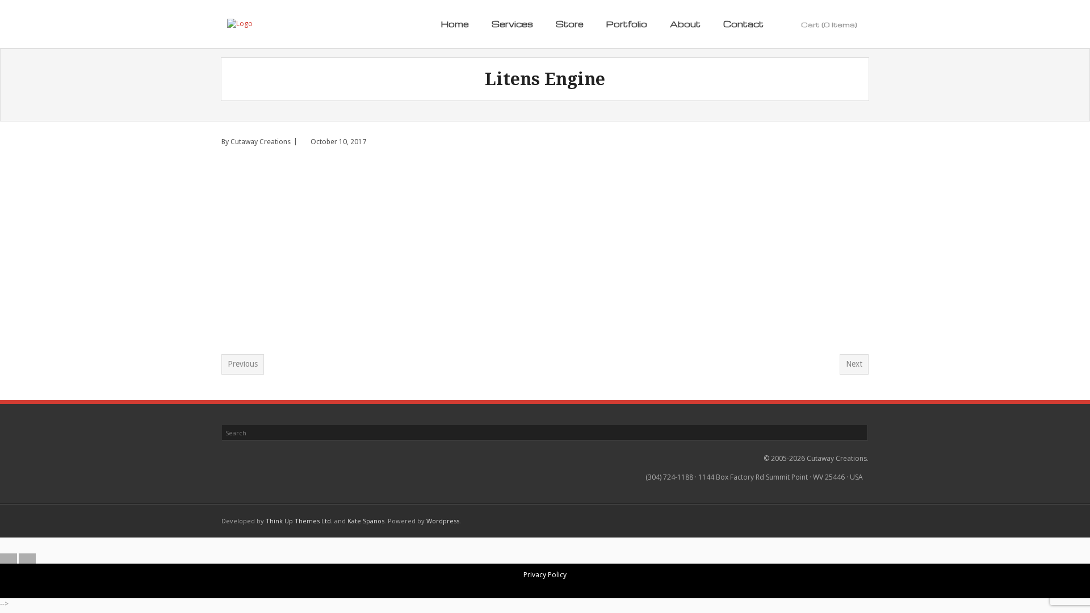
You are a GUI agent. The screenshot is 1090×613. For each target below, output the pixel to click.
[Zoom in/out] (517, 545)
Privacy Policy (545, 575)
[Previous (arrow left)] (8, 558)
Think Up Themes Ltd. (299, 521)
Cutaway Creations (260, 141)
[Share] (554, 545)
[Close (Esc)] (573, 545)
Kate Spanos (365, 521)
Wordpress (442, 521)
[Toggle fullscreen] (535, 545)
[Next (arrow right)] (27, 558)
